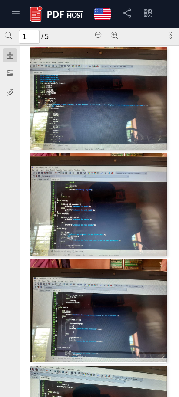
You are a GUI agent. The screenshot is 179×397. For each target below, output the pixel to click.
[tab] (10, 56)
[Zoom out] (99, 35)
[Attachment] (10, 92)
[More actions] (171, 35)
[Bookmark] (10, 74)
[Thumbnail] (10, 55)
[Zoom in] (114, 35)
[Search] (8, 35)
